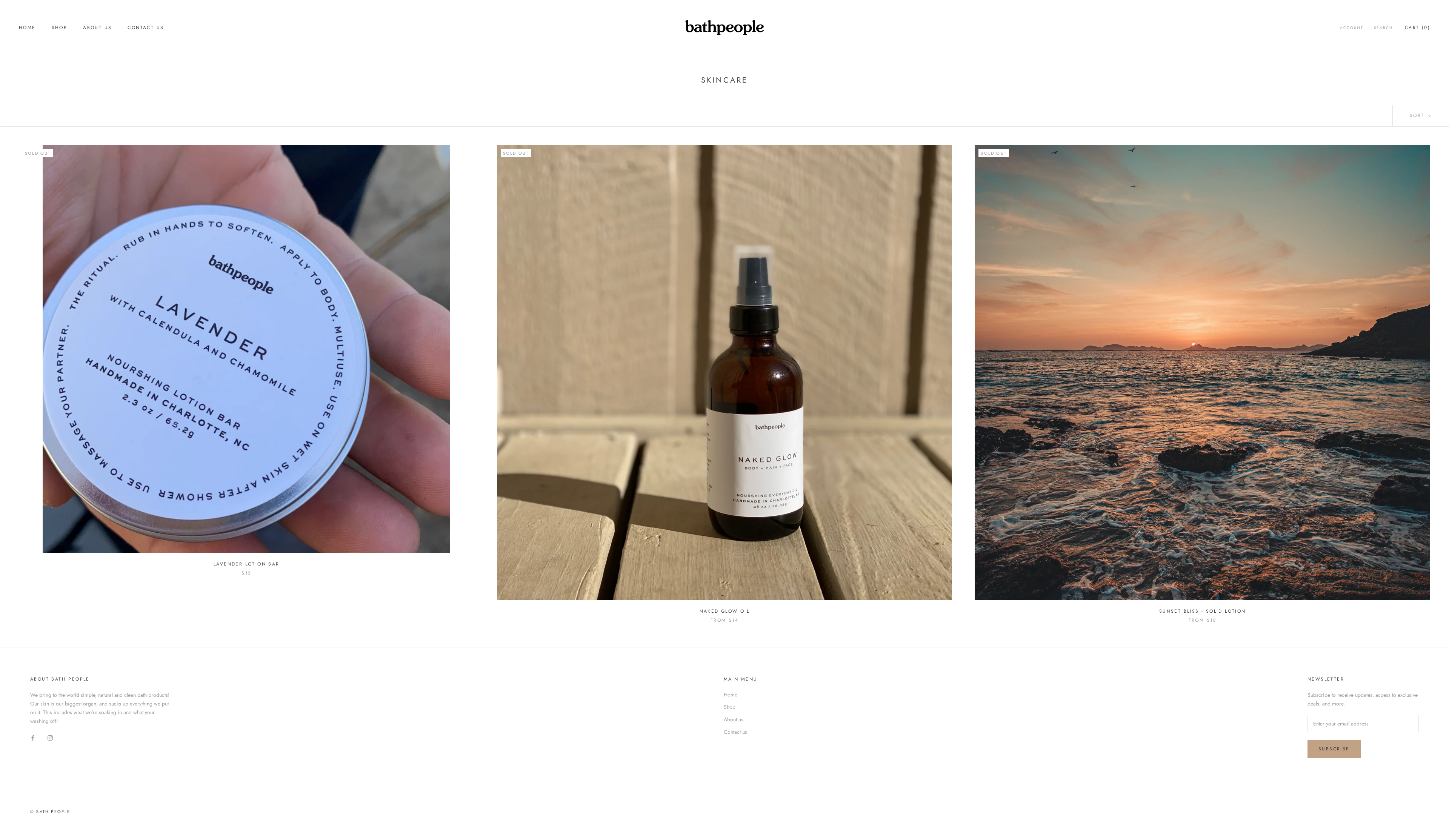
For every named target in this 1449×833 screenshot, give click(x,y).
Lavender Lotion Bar (247, 564)
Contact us (146, 27)
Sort (1418, 115)
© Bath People (50, 811)
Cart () (1417, 27)
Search (1383, 28)
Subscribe (1334, 748)
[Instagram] (50, 737)
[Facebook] (32, 737)
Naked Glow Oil (725, 611)
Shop (60, 27)
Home (27, 27)
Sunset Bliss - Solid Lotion (1202, 611)
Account (1351, 28)
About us (97, 27)
